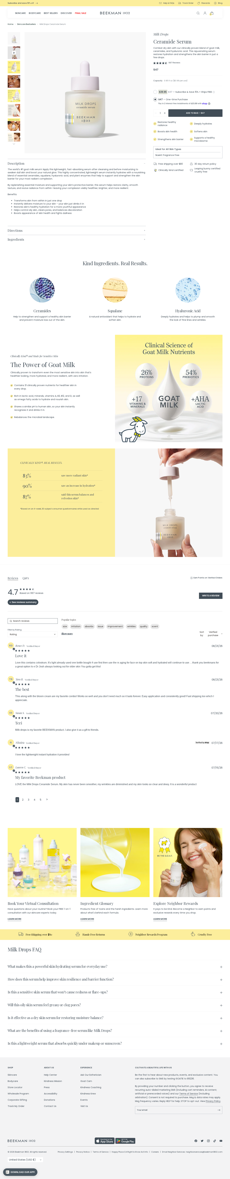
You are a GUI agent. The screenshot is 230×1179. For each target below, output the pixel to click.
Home (10, 24)
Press (47, 1087)
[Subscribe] (218, 1110)
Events (84, 1099)
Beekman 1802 (22, 1152)
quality (143, 626)
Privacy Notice (82, 1152)
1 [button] (17, 800)
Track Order (187, 3)
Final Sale (80, 13)
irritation (75, 626)
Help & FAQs (168, 3)
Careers (155, 1152)
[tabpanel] (115, 1005)
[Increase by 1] (165, 113)
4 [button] (34, 800)
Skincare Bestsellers (26, 24)
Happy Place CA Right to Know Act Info (130, 1152)
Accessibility (50, 1093)
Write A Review (210, 595)
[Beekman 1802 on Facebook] (195, 1141)
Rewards (206, 3)
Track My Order (16, 1106)
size (65, 626)
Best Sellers (51, 13)
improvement (115, 626)
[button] (11, 799)
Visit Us (84, 1106)
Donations (49, 1099)
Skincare (20, 13)
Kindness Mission (53, 1081)
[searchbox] (33, 621)
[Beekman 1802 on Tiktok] (214, 1141)
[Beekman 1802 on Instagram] (208, 1141)
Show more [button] (67, 633)
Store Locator (15, 1087)
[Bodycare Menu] (42, 13)
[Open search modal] (198, 13)
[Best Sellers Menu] (58, 13)
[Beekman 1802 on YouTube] (220, 1141)
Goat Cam (86, 1081)
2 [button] (22, 800)
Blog (220, 3)
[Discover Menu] (73, 13)
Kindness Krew (88, 1093)
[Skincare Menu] (27, 13)
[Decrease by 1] (155, 113)
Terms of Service (188, 1093)
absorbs (89, 626)
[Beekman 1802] (51, 1141)
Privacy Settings (65, 1152)
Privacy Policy (213, 1101)
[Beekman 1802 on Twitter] (202, 1141)
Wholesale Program (18, 1093)
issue (100, 626)
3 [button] (28, 800)
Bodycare (35, 13)
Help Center (50, 1074)
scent (155, 626)
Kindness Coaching (90, 1087)
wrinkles (131, 626)
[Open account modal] (205, 13)
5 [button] (40, 800)
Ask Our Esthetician (90, 1074)
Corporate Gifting (17, 1099)
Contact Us (50, 1106)
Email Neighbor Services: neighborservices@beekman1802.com (192, 1152)
